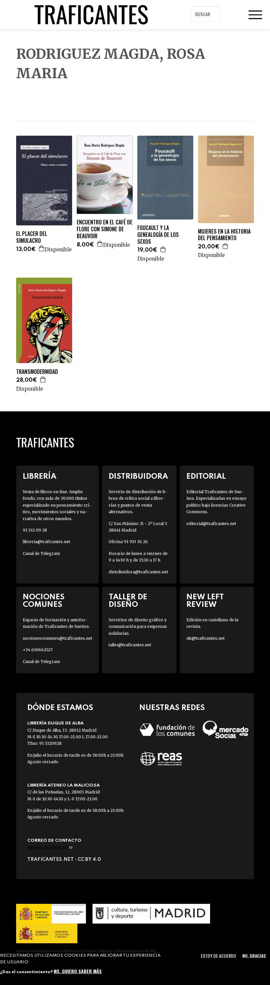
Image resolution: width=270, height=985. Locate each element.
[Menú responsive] (255, 15)
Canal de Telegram (41, 553)
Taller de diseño (128, 600)
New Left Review (205, 600)
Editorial (206, 476)
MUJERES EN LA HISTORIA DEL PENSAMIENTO (224, 235)
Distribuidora (138, 476)
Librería (39, 476)
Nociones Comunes (44, 600)
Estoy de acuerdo (218, 955)
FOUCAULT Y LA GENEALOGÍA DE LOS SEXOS (158, 234)
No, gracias (254, 955)
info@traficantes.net (49, 847)
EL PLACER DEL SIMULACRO (31, 237)
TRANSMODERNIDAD (37, 371)
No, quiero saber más (78, 971)
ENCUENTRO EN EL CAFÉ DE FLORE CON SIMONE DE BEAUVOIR (104, 229)
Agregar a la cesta (42, 248)
